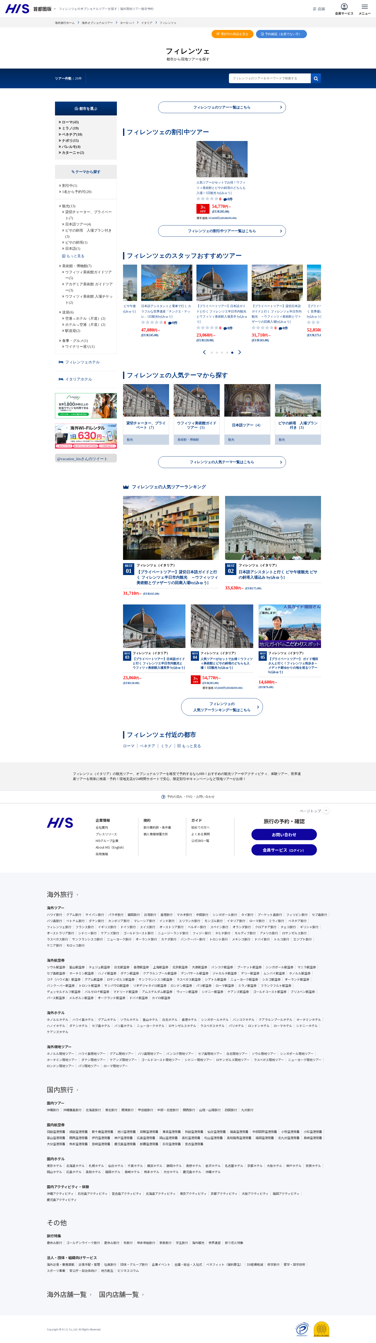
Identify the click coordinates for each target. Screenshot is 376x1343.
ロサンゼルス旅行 (294, 933)
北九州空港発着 (289, 1138)
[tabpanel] (222, 180)
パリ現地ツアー (88, 1066)
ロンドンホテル (259, 1026)
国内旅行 (60, 1089)
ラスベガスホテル (212, 1026)
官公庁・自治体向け (83, 1271)
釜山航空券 (77, 967)
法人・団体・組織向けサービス (72, 1257)
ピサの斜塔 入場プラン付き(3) (88, 234)
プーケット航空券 (249, 967)
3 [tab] (222, 353)
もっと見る (191, 746)
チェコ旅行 (288, 927)
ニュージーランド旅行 (173, 933)
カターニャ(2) (73, 153)
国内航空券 (56, 1124)
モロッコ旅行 (75, 945)
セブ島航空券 (56, 973)
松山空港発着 (213, 1138)
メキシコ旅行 (241, 939)
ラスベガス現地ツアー (269, 1060)
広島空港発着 (146, 1138)
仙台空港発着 (216, 1132)
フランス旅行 (84, 927)
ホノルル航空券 (300, 973)
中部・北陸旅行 (168, 1110)
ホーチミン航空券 (81, 973)
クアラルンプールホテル (275, 1019)
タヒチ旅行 (222, 933)
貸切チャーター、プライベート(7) (88, 215)
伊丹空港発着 (101, 1138)
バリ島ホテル (123, 1026)
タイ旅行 (247, 915)
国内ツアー (55, 1103)
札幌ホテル (96, 1166)
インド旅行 (167, 921)
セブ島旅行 (319, 915)
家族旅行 (165, 1243)
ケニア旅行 (54, 945)
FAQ (189, 796)
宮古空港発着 (194, 1144)
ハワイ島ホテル (83, 1019)
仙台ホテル (116, 1166)
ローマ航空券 (225, 985)
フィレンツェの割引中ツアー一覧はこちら (222, 231)
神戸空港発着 (123, 1138)
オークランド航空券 (111, 998)
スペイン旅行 (219, 927)
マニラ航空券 (306, 967)
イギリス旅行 (107, 927)
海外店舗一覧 (67, 1294)
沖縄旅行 (53, 1110)
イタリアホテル (78, 379)
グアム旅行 (73, 915)
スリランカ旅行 (189, 921)
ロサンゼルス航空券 (121, 979)
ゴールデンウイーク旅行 (83, 1243)
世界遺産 (214, 1243)
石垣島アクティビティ (93, 1194)
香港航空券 (141, 967)
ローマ (129, 746)
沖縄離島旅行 (72, 1110)
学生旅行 (182, 1243)
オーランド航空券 (297, 979)
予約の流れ (174, 796)
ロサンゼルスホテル (182, 1026)
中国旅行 (202, 915)
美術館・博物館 (188, 439)
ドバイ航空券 (138, 998)
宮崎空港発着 (101, 1144)
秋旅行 (128, 1243)
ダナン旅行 (96, 921)
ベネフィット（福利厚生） (224, 1264)
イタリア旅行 (236, 921)
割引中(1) (69, 186)
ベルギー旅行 (197, 927)
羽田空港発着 (56, 1132)
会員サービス (344, 13)
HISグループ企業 (107, 840)
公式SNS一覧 (200, 840)
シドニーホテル (307, 1026)
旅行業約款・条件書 (157, 827)
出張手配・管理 (89, 1264)
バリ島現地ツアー (150, 1054)
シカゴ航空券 (271, 979)
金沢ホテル (213, 1166)
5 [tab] (232, 353)
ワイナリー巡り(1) (80, 347)
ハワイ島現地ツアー (92, 1054)
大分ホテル (171, 1172)
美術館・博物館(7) (77, 266)
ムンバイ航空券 (274, 973)
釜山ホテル (150, 1019)
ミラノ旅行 (276, 921)
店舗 (321, 8)
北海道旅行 (93, 1110)
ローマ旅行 (257, 921)
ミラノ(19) (70, 128)
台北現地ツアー (237, 1054)
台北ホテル (170, 1019)
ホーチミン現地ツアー (62, 1060)
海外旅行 (60, 894)
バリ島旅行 (54, 921)
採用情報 (102, 854)
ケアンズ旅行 (110, 933)
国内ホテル (56, 1158)
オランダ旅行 (242, 927)
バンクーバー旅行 (193, 939)
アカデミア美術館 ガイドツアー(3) (89, 287)
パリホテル (236, 1026)
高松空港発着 (191, 1138)
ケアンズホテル (57, 1032)
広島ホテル (74, 1172)
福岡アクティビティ (286, 1194)
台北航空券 (121, 967)
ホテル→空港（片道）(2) (85, 325)
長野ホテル (193, 1166)
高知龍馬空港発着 (239, 1138)
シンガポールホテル (215, 1019)
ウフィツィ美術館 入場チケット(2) (89, 300)
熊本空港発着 (78, 1144)
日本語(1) (72, 249)
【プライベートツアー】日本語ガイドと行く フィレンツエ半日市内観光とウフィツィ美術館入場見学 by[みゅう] (221, 313)
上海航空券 (160, 967)
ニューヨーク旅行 (119, 939)
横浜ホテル (154, 1166)
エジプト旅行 (302, 939)
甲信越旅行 (145, 1110)
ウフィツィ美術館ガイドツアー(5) (88, 275)
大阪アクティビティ (255, 1194)
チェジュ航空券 (99, 967)
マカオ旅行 (184, 915)
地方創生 (107, 1271)
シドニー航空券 (212, 992)
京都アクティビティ (224, 1194)
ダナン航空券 (129, 973)
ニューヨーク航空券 (244, 979)
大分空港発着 (56, 1144)
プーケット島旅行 (270, 915)
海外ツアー (55, 907)
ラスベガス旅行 (57, 939)
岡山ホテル (54, 1172)
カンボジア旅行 (119, 921)
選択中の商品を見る (234, 34)
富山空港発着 (56, 1138)
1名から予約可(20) (77, 192)
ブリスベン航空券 (303, 992)
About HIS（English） (111, 847)
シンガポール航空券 (279, 967)
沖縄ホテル (213, 1172)
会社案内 (102, 827)
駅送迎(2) (72, 331)
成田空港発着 (78, 1132)
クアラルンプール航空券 (160, 973)
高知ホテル (93, 1172)
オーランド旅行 (146, 939)
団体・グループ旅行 (134, 1264)
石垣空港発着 (171, 1144)
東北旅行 (111, 1110)
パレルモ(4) (71, 147)
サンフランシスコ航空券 (155, 979)
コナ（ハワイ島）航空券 (64, 979)
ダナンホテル (78, 1026)
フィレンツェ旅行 (59, 927)
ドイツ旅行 (128, 927)
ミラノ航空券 (247, 985)
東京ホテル (54, 1166)
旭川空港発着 (126, 1132)
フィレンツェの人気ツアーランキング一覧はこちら (222, 707)
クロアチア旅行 (266, 927)
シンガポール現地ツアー (297, 1054)
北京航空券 (180, 967)
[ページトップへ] (326, 810)
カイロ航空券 (161, 998)
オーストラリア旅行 (60, 933)
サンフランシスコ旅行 (87, 939)
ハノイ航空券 (107, 973)
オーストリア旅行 (171, 927)
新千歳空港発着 (102, 1132)
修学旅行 (273, 1264)
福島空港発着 (239, 1132)
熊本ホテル (151, 1172)
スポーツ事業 (56, 1271)
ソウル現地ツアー (264, 1054)
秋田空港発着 (194, 1132)
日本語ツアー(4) (78, 224)
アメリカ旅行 (269, 933)
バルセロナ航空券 (97, 992)
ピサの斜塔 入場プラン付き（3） (298, 425)
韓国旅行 (134, 915)
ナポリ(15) (70, 141)
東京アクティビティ (193, 1194)
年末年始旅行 (146, 1243)
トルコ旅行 (281, 939)
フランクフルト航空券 (276, 985)
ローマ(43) (70, 122)
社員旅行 (110, 1264)
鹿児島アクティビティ (62, 1200)
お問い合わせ (205, 796)
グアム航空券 (94, 979)
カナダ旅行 (168, 939)
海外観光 (198, 1243)
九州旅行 (247, 1110)
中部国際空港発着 (264, 1132)
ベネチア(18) (72, 134)
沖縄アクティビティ (60, 1194)
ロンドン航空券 (181, 985)
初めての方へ (200, 827)
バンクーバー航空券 (61, 985)
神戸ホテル (294, 1166)
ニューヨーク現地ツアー (305, 1060)
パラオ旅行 (116, 915)
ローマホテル (283, 1026)
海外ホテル (56, 1012)
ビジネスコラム (128, 1271)
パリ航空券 (204, 985)
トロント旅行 (218, 939)
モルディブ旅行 (245, 933)
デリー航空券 (250, 973)
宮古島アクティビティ (127, 1194)
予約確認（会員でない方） (283, 34)
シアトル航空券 (215, 979)
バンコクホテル (244, 1019)
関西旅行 (189, 1110)
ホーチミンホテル (308, 1019)
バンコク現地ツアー (180, 1054)
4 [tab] (227, 353)
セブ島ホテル (101, 1026)
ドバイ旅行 (262, 939)
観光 (130, 439)
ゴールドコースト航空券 (269, 992)
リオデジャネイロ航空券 (150, 985)
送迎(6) (68, 312)
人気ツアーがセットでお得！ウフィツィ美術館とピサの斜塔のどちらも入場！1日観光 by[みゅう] (221, 188)
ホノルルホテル (57, 1019)
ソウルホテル (129, 1019)
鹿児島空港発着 (125, 1144)
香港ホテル (189, 1019)
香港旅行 (166, 915)
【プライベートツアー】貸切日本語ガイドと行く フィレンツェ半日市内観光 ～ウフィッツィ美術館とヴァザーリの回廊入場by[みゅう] (277, 313)
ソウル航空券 (56, 967)
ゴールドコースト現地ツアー (161, 1060)
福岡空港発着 (265, 1138)
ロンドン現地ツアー (60, 1066)
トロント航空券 (89, 985)
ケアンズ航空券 (238, 992)
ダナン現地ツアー (93, 1060)
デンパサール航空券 (194, 973)
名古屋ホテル (234, 1166)
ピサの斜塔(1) (76, 242)
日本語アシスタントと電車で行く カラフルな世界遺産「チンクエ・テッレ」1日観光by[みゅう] (166, 311)
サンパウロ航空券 (116, 985)
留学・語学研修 (294, 1264)
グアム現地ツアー (122, 1054)
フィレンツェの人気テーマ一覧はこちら (222, 462)
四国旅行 (231, 1110)
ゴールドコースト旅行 (138, 933)
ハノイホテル (56, 1026)
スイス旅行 (147, 927)
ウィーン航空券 (187, 992)
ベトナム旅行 (75, 921)
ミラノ (166, 746)
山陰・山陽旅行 (210, 1110)
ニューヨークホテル (150, 1026)
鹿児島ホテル (192, 1172)
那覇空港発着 (149, 1144)
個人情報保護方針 (155, 834)
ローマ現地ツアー (116, 1066)
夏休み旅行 (111, 1243)
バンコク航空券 (222, 967)
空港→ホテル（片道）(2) (85, 318)
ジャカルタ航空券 (225, 973)
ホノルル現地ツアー (60, 1054)
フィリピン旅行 (297, 915)
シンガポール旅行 (225, 915)
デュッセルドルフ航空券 (64, 992)
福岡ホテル (112, 1172)
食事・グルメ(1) (75, 341)
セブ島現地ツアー (210, 1054)
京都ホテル (255, 1166)
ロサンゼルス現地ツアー (233, 1060)
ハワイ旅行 (54, 915)
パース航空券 (56, 998)
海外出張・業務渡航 (60, 1264)
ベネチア (147, 746)
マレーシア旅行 (144, 921)
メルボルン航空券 (81, 998)
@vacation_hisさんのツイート (82, 459)
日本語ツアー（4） (247, 425)
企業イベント (161, 1264)
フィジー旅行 (202, 933)
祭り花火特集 (234, 1243)
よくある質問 (200, 834)
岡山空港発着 (168, 1138)
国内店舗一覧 (119, 1294)
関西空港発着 (78, 1138)
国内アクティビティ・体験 (68, 1186)
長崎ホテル (132, 1172)
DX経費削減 (255, 1264)
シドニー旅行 (87, 933)
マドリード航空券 (125, 992)
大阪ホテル (274, 1166)
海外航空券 (56, 960)
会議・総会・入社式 (188, 1264)
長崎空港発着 (313, 1138)
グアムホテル (107, 1019)
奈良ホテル (313, 1166)
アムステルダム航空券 (157, 992)
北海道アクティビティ (161, 1194)
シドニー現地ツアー (198, 1060)
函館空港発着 (149, 1132)
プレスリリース (106, 834)
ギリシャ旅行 (309, 927)
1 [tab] (212, 353)
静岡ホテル (174, 1166)
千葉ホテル (135, 1166)
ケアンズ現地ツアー (123, 1060)
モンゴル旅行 (213, 921)
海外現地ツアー (59, 1046)
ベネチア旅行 (297, 921)
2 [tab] (217, 353)
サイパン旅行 (94, 915)
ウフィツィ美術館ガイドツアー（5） (196, 425)
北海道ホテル (75, 1166)
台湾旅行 (150, 915)
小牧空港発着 (290, 1132)
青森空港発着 (171, 1132)
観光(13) (68, 206)
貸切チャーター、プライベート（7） (146, 425)
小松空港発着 (313, 1132)
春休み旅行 (54, 1243)
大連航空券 (199, 967)
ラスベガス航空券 (188, 979)
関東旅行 (127, 1110)
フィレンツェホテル (82, 362)
